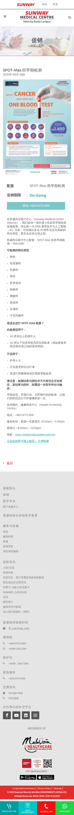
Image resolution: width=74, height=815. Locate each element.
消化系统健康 (10, 551)
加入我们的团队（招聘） (17, 612)
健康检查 (8, 536)
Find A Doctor (9, 811)
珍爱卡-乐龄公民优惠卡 (16, 587)
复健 (5, 541)
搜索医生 (9, 488)
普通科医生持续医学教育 (20, 515)
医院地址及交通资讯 (14, 582)
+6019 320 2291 (17, 649)
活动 (5, 597)
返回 (8, 463)
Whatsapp (64, 811)
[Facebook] (7, 715)
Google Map (15, 693)
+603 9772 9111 (16, 678)
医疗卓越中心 (10, 507)
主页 (33, 46)
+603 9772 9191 (17, 643)
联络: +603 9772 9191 (36, 205)
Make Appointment (27, 811)
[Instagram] (35, 715)
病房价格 (8, 572)
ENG (44, 4)
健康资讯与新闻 (12, 607)
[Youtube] (16, 715)
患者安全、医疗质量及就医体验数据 (23, 577)
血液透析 (8, 546)
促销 (6, 494)
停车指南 (13, 698)
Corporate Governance (23, 788)
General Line (46, 812)
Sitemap (58, 788)
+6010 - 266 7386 (18, 663)
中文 (55, 4)
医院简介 (8, 602)
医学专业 (9, 501)
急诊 (5, 531)
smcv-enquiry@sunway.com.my (35, 434)
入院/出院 (8, 568)
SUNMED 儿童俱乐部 (15, 592)
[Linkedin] (26, 715)
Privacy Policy (44, 788)
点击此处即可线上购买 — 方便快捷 (28, 441)
